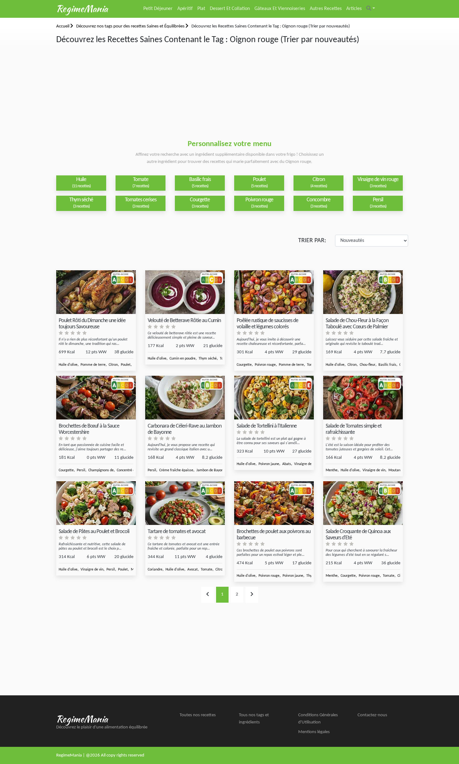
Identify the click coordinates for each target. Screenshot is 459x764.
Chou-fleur (367, 365)
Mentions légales (314, 732)
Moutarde (395, 470)
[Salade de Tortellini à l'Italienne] (274, 397)
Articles (354, 8)
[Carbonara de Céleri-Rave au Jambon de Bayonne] (185, 397)
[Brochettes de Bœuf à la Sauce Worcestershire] (96, 397)
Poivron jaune (269, 464)
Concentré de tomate (133, 470)
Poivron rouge (265, 365)
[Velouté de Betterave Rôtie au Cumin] (185, 292)
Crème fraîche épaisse (176, 470)
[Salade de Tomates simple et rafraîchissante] (363, 397)
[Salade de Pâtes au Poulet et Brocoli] (96, 503)
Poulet (126, 365)
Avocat (192, 569)
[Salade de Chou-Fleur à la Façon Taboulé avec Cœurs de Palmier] (363, 292)
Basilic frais (387, 365)
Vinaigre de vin (305, 464)
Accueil (63, 26)
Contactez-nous (372, 715)
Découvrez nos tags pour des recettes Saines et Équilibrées (130, 26)
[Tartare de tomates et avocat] (185, 503)
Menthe (332, 470)
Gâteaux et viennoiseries (279, 8)
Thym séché (208, 358)
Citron (113, 365)
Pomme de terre (93, 365)
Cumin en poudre (182, 358)
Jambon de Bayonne (211, 470)
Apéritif (185, 8)
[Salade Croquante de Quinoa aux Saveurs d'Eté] (363, 503)
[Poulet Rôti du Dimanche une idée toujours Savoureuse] (96, 292)
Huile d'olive (68, 365)
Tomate (206, 569)
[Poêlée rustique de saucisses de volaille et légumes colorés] (274, 292)
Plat (201, 8)
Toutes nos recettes (198, 715)
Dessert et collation (230, 8)
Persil (81, 470)
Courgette (244, 365)
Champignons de (101, 470)
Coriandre (155, 569)
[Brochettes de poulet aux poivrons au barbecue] (274, 503)
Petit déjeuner (158, 8)
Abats (286, 464)
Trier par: (312, 241)
